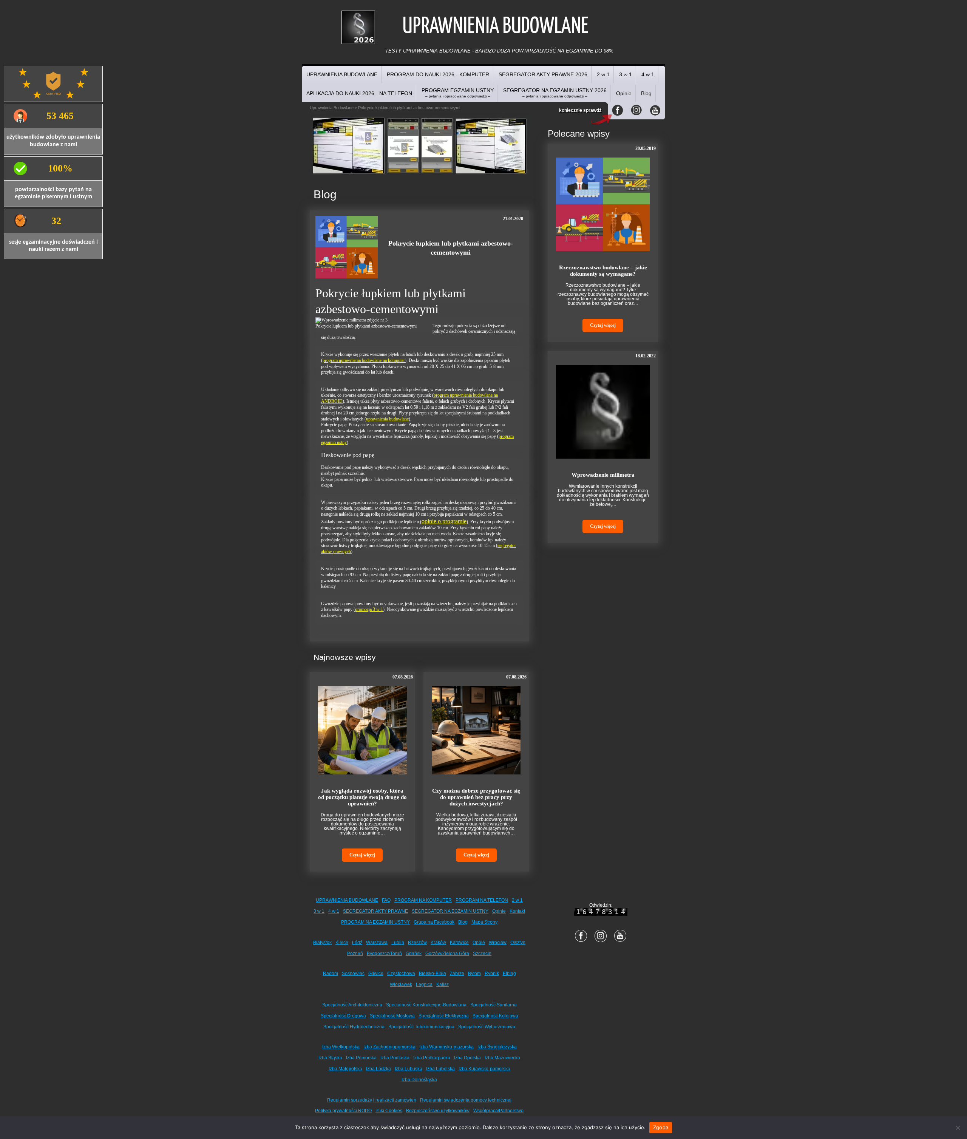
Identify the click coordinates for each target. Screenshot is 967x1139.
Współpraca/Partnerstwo (498, 1110)
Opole (479, 942)
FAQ (386, 900)
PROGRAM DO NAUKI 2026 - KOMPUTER (438, 74)
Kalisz (442, 984)
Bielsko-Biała (432, 973)
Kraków (438, 942)
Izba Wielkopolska (341, 1046)
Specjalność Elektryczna (444, 1015)
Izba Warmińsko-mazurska (446, 1046)
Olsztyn (517, 942)
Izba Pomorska (361, 1057)
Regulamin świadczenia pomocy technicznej (465, 1100)
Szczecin (482, 953)
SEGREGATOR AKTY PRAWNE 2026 (543, 74)
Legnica (424, 984)
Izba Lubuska (408, 1068)
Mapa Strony (484, 922)
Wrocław (498, 942)
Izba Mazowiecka (502, 1057)
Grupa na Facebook (434, 922)
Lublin (397, 942)
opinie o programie (444, 521)
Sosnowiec (353, 973)
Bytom (474, 973)
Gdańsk (414, 953)
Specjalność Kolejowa (495, 1015)
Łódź (357, 942)
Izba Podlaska (394, 1057)
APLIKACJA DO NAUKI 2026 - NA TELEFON (359, 93)
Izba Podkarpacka (431, 1057)
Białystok (322, 942)
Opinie (624, 93)
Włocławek (401, 984)
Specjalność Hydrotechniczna (354, 1026)
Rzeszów (417, 942)
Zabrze (457, 973)
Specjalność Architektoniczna (352, 1005)
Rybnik (492, 973)
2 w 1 (603, 74)
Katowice (459, 942)
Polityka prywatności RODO (343, 1110)
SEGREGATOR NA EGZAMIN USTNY (450, 911)
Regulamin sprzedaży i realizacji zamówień (371, 1100)
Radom (330, 973)
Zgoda (660, 1127)
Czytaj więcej (362, 855)
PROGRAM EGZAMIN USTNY (458, 92)
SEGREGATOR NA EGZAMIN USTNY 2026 (555, 92)
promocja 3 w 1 (369, 609)
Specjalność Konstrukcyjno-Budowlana (426, 1005)
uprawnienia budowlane (387, 419)
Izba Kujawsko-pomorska (484, 1068)
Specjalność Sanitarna (493, 1005)
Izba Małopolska (345, 1068)
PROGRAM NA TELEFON (482, 900)
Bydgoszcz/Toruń (384, 953)
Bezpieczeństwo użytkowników (438, 1110)
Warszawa (377, 942)
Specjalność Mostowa (392, 1015)
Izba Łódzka (378, 1068)
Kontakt (517, 911)
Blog (646, 93)
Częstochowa (401, 973)
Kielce (341, 942)
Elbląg (509, 973)
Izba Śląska (330, 1057)
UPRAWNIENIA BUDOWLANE (341, 74)
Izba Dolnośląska (419, 1079)
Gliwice (375, 973)
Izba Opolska (467, 1057)
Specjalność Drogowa (343, 1015)
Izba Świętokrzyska (497, 1046)
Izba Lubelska (440, 1068)
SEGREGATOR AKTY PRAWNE (375, 911)
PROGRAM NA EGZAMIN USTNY (375, 922)
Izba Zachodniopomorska (389, 1046)
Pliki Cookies (388, 1110)
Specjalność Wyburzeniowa (486, 1026)
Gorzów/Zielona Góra (447, 953)
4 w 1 (647, 74)
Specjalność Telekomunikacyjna (421, 1026)
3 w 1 (625, 74)
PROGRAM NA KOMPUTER (423, 900)
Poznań (355, 953)
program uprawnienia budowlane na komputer (364, 360)
